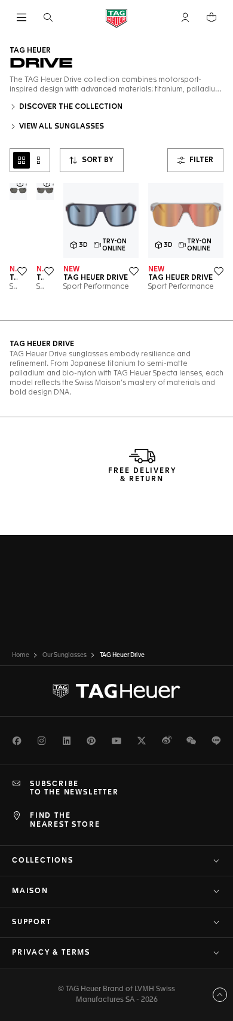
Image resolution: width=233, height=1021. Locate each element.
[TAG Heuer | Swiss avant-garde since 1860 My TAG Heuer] (116, 691)
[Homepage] (116, 17)
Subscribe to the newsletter (74, 788)
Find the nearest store (65, 820)
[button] (185, 17)
